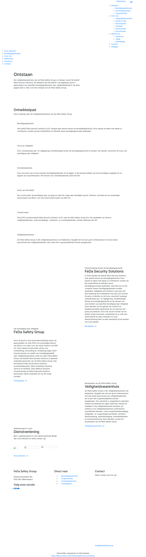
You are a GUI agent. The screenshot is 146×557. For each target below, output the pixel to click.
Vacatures (120, 36)
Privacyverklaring (87, 556)
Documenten (121, 31)
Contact (114, 44)
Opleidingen (120, 41)
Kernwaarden (121, 23)
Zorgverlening (121, 13)
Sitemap (77, 556)
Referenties (121, 1)
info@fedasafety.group (104, 545)
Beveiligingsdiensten (124, 8)
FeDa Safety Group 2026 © (63, 556)
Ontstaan (119, 26)
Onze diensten (10, 51)
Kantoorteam (121, 29)
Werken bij (115, 34)
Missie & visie (121, 21)
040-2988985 (127, 480)
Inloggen (114, 47)
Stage (118, 39)
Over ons (115, 16)
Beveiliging (89, 326)
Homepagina (19, 381)
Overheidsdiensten (123, 11)
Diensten (114, 5)
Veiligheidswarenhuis (124, 18)
